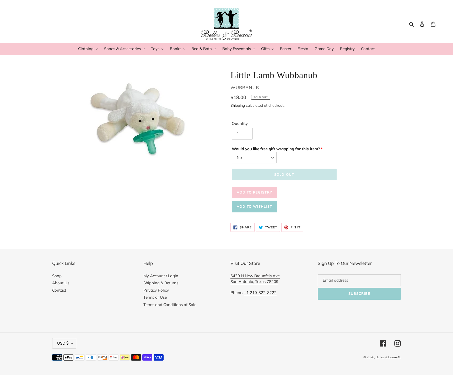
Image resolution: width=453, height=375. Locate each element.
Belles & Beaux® (388, 357)
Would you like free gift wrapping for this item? (276, 148)
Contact (59, 290)
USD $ (63, 343)
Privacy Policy (156, 290)
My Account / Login (160, 275)
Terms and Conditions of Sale (169, 304)
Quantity (240, 123)
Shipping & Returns (160, 282)
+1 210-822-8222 (260, 292)
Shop (57, 275)
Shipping (237, 105)
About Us (60, 282)
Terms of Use (155, 297)
